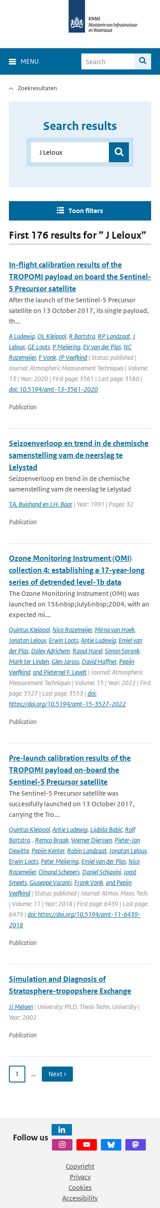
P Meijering (66, 347)
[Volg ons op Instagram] (62, 1144)
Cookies (80, 1187)
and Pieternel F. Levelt (60, 672)
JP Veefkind (73, 357)
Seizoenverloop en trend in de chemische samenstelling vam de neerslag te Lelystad (78, 455)
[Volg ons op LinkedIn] (62, 1129)
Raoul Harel (87, 651)
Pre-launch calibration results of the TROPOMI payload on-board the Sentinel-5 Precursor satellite (70, 770)
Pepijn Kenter (48, 850)
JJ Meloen (21, 1006)
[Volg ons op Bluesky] (111, 1144)
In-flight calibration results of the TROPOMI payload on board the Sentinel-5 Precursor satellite (80, 276)
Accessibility (80, 1198)
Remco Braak (51, 840)
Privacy (80, 1177)
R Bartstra (82, 336)
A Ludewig (22, 336)
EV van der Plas (102, 347)
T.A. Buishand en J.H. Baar (40, 504)
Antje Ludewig (98, 640)
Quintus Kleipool (29, 629)
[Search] (143, 61)
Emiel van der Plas (103, 861)
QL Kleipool (51, 336)
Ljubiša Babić (106, 829)
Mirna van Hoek (115, 629)
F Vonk (47, 357)
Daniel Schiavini (101, 872)
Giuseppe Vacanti (50, 882)
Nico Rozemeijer (72, 629)
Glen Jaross (65, 661)
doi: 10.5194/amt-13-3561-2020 (53, 389)
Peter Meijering (60, 861)
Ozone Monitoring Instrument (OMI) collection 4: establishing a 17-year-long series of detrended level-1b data (76, 570)
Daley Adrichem (50, 651)
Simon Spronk (122, 651)
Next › (57, 1074)
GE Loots (39, 347)
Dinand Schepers (59, 872)
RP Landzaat (114, 336)
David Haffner (99, 661)
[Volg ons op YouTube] (87, 1144)
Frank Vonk (88, 882)
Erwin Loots (63, 640)
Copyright (80, 1166)
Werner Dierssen (91, 840)
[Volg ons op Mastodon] (136, 1144)
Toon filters (85, 210)
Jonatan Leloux (27, 640)
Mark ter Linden (29, 661)
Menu (29, 61)
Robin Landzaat (87, 850)
